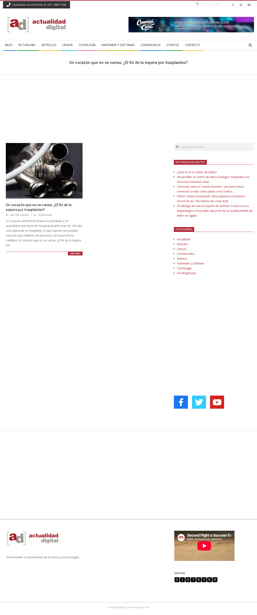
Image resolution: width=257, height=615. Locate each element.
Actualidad (183, 239)
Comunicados (186, 254)
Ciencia (181, 249)
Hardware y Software (190, 263)
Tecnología (45, 214)
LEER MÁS (75, 253)
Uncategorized (186, 273)
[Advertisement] (128, 105)
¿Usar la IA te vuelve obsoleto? (197, 172)
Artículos (182, 244)
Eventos (182, 258)
